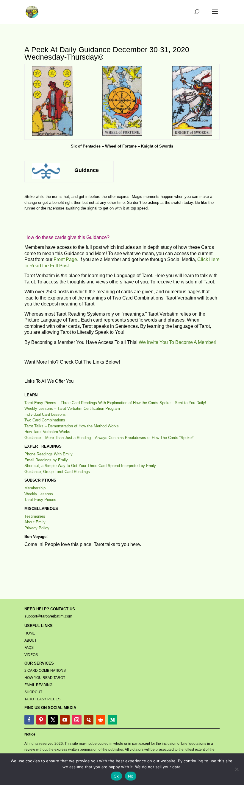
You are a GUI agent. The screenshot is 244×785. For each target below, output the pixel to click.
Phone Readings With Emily (48, 454)
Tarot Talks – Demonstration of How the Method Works (71, 426)
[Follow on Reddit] (100, 720)
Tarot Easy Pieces (40, 499)
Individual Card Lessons (45, 414)
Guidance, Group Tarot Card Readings (57, 471)
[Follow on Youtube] (65, 720)
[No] (237, 769)
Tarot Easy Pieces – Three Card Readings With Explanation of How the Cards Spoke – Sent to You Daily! (115, 403)
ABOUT (30, 640)
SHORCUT (33, 692)
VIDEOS (31, 655)
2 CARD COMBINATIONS (45, 670)
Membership (35, 488)
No (131, 776)
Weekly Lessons (38, 494)
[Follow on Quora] (88, 720)
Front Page (65, 259)
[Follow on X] (53, 720)
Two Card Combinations (44, 420)
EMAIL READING (38, 685)
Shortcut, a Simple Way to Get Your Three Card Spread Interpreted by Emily (90, 465)
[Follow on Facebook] (29, 720)
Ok (116, 776)
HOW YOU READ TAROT (44, 678)
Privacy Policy (36, 528)
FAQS (29, 648)
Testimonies (34, 516)
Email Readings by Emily (46, 460)
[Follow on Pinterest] (41, 720)
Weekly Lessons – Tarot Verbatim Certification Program (72, 408)
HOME (29, 633)
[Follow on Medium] (112, 720)
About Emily (35, 522)
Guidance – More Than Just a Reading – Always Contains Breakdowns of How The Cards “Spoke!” (109, 437)
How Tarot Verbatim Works (47, 431)
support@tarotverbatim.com (48, 616)
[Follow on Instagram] (77, 720)
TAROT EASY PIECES (42, 699)
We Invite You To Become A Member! (177, 342)
